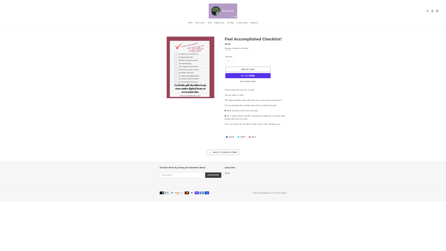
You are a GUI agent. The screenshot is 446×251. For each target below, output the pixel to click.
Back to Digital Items (224, 152)
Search (227, 173)
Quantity (228, 56)
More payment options (248, 81)
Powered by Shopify (279, 193)
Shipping (228, 48)
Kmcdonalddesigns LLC (265, 193)
